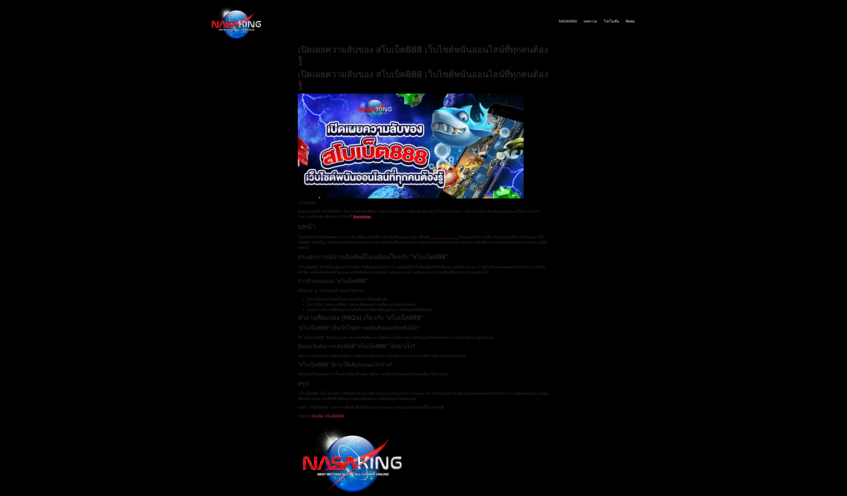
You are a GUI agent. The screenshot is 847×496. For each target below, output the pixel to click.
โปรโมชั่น (611, 21)
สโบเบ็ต (317, 415)
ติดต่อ (630, 21)
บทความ (590, 21)
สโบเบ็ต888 (334, 415)
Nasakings (361, 216)
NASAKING (568, 21)
